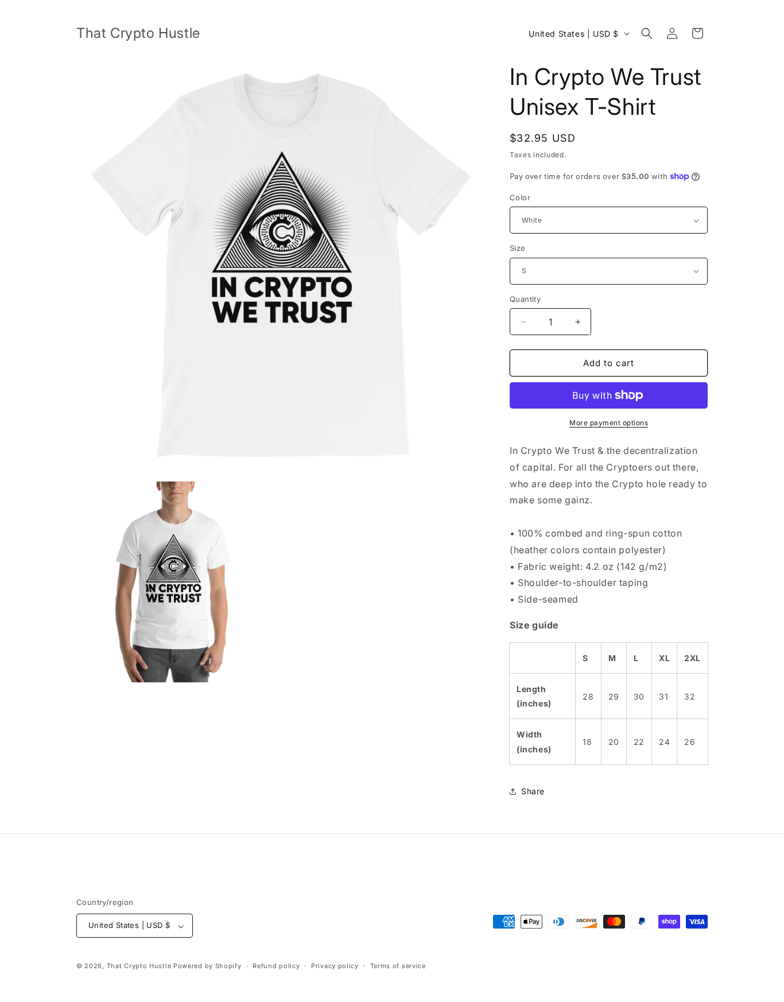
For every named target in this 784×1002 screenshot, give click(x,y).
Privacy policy (335, 966)
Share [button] (533, 791)
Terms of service (398, 966)
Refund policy (276, 966)
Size (518, 248)
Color (520, 197)
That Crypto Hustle (139, 966)
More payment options (608, 422)
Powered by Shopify (207, 966)
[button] (646, 33)
